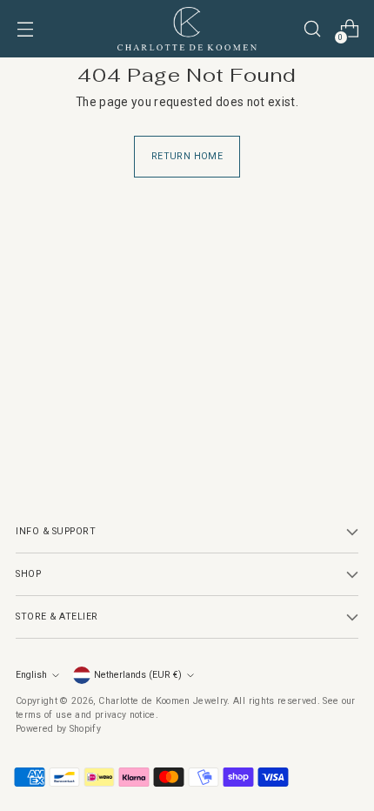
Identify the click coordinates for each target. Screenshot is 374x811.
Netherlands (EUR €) (138, 674)
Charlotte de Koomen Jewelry (162, 701)
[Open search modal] (312, 29)
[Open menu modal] (25, 29)
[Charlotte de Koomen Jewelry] (187, 28)
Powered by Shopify (58, 728)
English (31, 674)
